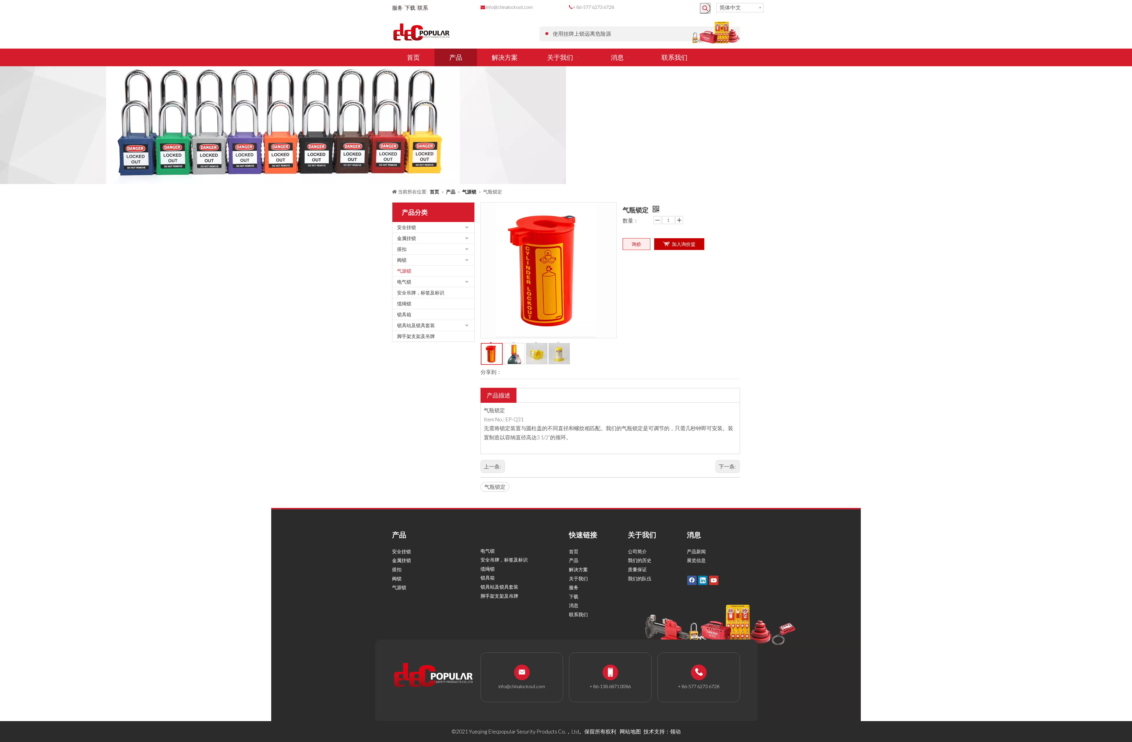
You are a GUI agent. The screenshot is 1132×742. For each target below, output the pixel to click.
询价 (636, 244)
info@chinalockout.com (509, 7)
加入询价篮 (683, 244)
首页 (573, 551)
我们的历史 (639, 560)
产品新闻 (696, 551)
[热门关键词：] (705, 8)
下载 (410, 7)
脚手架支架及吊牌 (416, 336)
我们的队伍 (639, 578)
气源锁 (404, 271)
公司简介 (637, 551)
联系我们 (578, 614)
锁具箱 (404, 314)
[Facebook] (692, 580)
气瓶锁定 (495, 486)
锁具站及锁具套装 (416, 325)
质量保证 (637, 569)
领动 (675, 731)
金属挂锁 (406, 238)
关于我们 (578, 578)
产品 (573, 560)
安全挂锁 (406, 227)
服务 (397, 7)
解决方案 (578, 569)
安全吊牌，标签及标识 (420, 292)
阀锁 (402, 260)
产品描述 (498, 395)
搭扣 (402, 249)
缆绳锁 (404, 303)
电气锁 (404, 281)
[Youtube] (713, 580)
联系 (422, 7)
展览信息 (696, 560)
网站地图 (630, 731)
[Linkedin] (703, 580)
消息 (573, 605)
